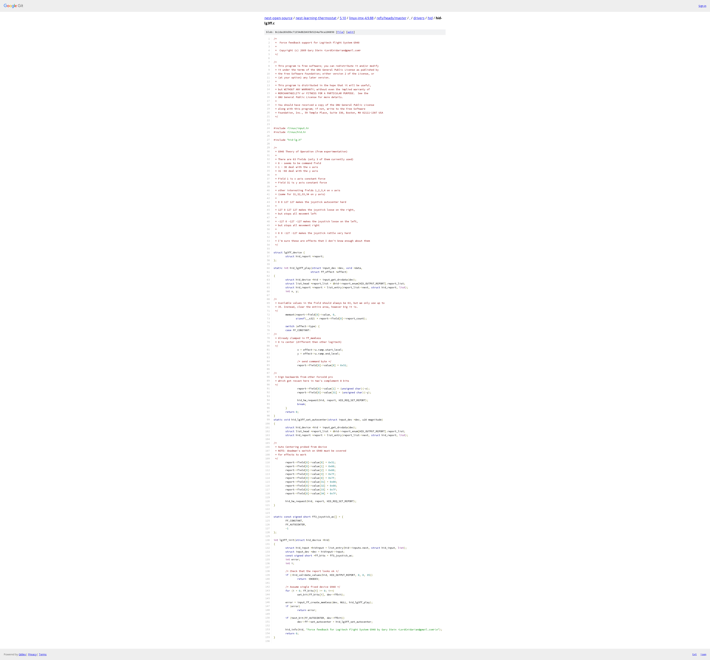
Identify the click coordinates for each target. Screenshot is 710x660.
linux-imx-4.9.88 (361, 18)
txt (694, 654)
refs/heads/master (391, 18)
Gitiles (22, 654)
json (703, 654)
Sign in (702, 6)
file (340, 32)
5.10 (343, 18)
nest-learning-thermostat (316, 18)
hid (430, 18)
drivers (419, 18)
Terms (43, 654)
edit (351, 32)
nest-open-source (278, 18)
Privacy (32, 654)
